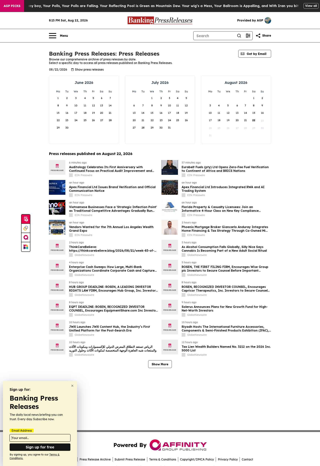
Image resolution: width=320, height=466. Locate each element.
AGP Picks (12, 6)
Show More (160, 364)
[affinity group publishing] (25, 237)
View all (311, 6)
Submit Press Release (130, 459)
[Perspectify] (25, 228)
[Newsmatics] (25, 246)
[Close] (72, 385)
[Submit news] (25, 219)
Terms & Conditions (162, 459)
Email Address (21, 430)
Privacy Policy (228, 459)
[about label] (71, 175)
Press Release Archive (95, 459)
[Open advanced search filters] (248, 35)
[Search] (239, 35)
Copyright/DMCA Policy (197, 459)
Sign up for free (40, 447)
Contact (247, 459)
